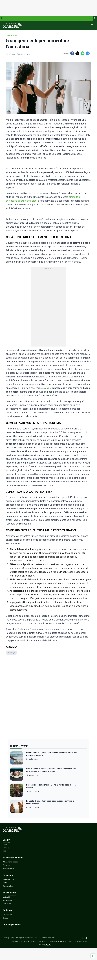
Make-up (6, 848)
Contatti (37, 938)
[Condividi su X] (77, 53)
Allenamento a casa (10, 862)
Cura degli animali (12, 924)
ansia (48, 388)
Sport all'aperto (8, 868)
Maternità (6, 897)
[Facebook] (1, 18)
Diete (5, 883)
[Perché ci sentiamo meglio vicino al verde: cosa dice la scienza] (16, 790)
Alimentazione (8, 879)
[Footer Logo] (45, 830)
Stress (5, 918)
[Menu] (91, 25)
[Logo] (12, 25)
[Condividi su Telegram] (88, 53)
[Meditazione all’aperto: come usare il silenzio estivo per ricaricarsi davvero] (16, 758)
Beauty (6, 840)
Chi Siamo (29, 938)
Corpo (5, 844)
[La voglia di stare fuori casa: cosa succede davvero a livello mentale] (16, 806)
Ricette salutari (8, 886)
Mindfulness (11, 36)
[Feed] (86, 938)
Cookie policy (19, 938)
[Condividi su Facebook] (72, 53)
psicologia (11, 653)
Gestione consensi (48, 938)
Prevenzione (7, 900)
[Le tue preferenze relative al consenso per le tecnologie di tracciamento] (93, 956)
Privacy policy (9, 938)
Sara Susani (10, 54)
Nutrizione (8, 875)
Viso (4, 851)
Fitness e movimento (13, 857)
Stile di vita (7, 904)
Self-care (7, 910)
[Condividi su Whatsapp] (82, 53)
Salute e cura (9, 892)
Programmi (7, 865)
